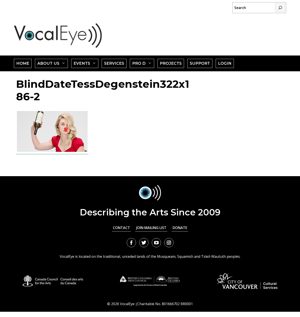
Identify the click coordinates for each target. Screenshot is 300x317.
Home (22, 63)
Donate (180, 227)
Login (224, 63)
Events (86, 64)
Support (200, 63)
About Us (52, 64)
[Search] (280, 7)
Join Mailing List (151, 227)
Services (114, 63)
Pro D (143, 64)
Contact (121, 227)
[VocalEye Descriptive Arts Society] (58, 35)
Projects (171, 63)
